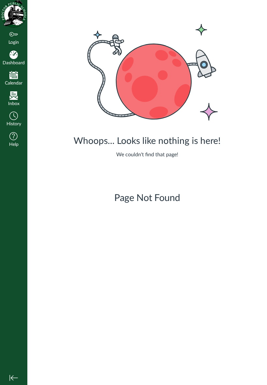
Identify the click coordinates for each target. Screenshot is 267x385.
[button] (13, 119)
